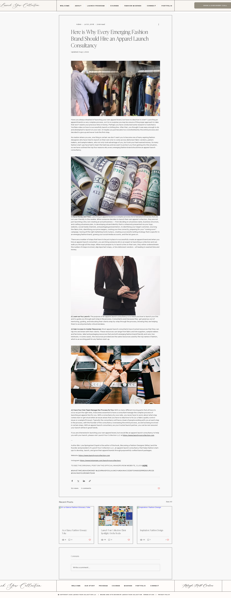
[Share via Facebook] (72, 481)
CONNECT (154, 585)
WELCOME (78, 585)
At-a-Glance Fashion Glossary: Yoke (74, 532)
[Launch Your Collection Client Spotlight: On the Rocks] (115, 516)
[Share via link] (90, 481)
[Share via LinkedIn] (84, 481)
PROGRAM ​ (105, 585)
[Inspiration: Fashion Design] (154, 516)
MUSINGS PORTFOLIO (137, 585)
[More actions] (158, 24)
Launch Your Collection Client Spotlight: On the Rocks (113, 532)
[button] (78, 5)
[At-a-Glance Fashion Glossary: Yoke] (76, 516)
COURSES (118, 585)
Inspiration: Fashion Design (151, 530)
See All (169, 502)
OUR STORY (92, 585)
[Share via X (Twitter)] (78, 481)
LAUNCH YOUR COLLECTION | (134, 594)
